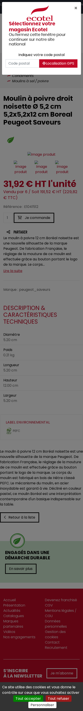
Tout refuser (58, 698)
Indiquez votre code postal (41, 54)
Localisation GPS (60, 63)
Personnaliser (42, 704)
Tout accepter (28, 698)
